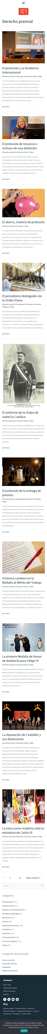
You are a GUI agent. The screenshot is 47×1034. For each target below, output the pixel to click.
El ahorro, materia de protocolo (23, 222)
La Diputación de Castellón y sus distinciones (21, 737)
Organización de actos (23, 499)
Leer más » (6, 106)
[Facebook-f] (4, 999)
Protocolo (19, 76)
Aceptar (24, 1031)
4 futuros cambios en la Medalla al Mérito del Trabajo (22, 580)
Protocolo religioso (9, 941)
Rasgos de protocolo (10, 970)
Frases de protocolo (9, 963)
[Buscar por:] (23, 886)
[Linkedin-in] (8, 999)
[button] (23, 3)
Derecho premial (8, 76)
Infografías (6, 967)
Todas (39, 76)
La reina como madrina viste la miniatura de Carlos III (23, 830)
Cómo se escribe (8, 960)
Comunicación (7, 902)
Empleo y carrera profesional (13, 910)
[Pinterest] (17, 999)
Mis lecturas (6, 917)
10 (20, 878)
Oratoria (5, 921)
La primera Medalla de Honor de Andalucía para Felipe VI (22, 658)
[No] (44, 1027)
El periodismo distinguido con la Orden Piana (22, 298)
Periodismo (19, 304)
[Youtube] (13, 999)
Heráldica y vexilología (10, 914)
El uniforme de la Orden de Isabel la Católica (20, 414)
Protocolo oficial (30, 76)
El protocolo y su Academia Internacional (20, 70)
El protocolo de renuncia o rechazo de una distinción (19, 146)
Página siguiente (34, 878)
